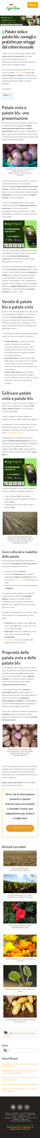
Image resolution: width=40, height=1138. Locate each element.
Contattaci (31, 1115)
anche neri (19, 73)
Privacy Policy (23, 1116)
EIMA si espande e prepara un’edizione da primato (20, 1084)
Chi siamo (15, 1113)
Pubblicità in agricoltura (21, 1121)
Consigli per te (11, 1115)
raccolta (19, 433)
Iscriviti (22, 1115)
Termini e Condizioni (21, 1119)
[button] (32, 5)
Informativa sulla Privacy (14, 1118)
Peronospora (9, 640)
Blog (14, 1116)
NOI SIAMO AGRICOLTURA (18, 1125)
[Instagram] (27, 1107)
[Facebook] (13, 1107)
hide (10, 95)
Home (7, 1113)
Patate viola (25, 1033)
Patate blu (16, 1033)
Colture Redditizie (27, 1113)
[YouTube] (20, 1107)
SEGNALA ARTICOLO (20, 828)
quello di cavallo (19, 580)
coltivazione (10, 433)
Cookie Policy (32, 1118)
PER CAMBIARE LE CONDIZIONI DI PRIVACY (21, 1128)
